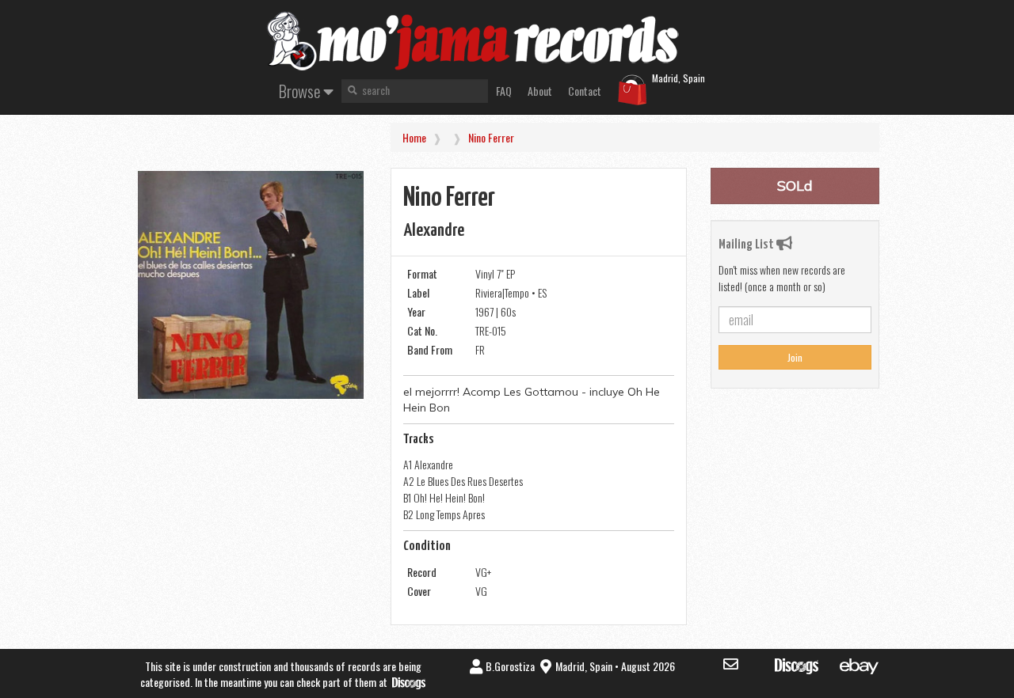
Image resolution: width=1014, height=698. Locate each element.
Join (794, 357)
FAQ (504, 90)
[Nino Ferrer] (251, 285)
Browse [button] (301, 90)
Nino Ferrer (491, 137)
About (540, 90)
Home (414, 137)
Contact (584, 90)
